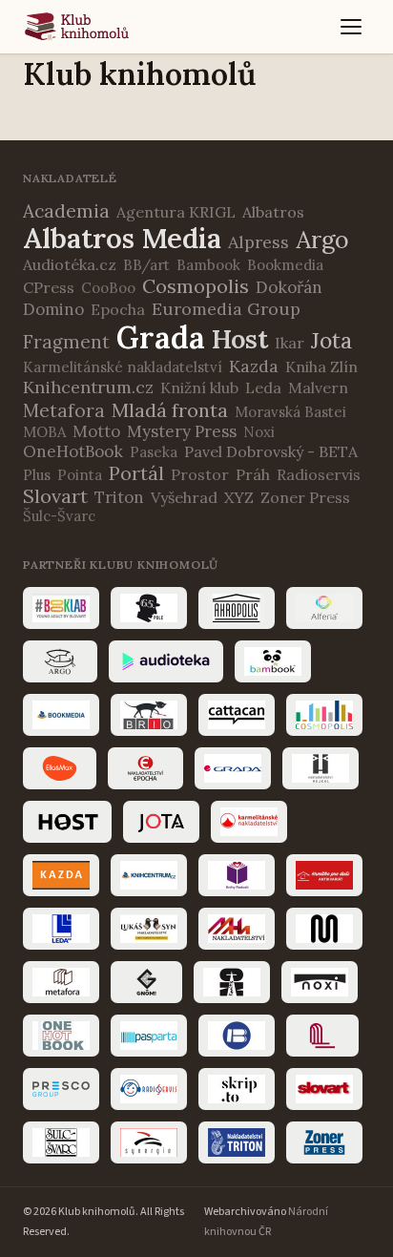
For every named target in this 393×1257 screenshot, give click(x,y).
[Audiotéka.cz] (166, 661)
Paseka (153, 452)
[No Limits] (232, 982)
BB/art (146, 265)
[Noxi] (319, 982)
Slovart (55, 496)
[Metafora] (61, 982)
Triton (119, 497)
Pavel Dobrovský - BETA (271, 451)
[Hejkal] (320, 768)
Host (240, 339)
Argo (322, 239)
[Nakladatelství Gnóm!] (146, 982)
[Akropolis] (236, 608)
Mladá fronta (170, 410)
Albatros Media (122, 238)
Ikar (289, 342)
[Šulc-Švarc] (61, 1142)
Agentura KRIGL (176, 211)
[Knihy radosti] (236, 875)
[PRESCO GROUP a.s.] (61, 1089)
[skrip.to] (236, 1089)
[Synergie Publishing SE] (149, 1142)
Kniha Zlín (321, 366)
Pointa (79, 475)
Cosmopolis (195, 286)
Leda (263, 387)
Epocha (118, 309)
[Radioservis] (149, 1089)
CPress (48, 287)
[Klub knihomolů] (77, 26)
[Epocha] (145, 768)
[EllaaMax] (59, 768)
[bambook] (273, 661)
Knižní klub (199, 387)
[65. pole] (149, 608)
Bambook (208, 265)
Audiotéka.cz (69, 264)
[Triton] (236, 1142)
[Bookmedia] (61, 715)
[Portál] (322, 1036)
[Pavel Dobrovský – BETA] (236, 1036)
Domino (53, 309)
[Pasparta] (149, 1036)
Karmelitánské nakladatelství (122, 367)
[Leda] (61, 929)
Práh (253, 474)
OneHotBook (73, 451)
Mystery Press (182, 431)
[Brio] (149, 715)
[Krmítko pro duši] (324, 875)
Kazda (254, 366)
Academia (66, 210)
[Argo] (60, 661)
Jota (331, 340)
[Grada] (233, 768)
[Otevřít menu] (351, 27)
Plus (37, 475)
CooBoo (108, 288)
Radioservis (319, 474)
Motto (96, 431)
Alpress (258, 242)
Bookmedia (285, 265)
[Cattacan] (236, 715)
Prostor (200, 474)
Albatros (273, 211)
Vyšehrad (184, 497)
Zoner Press (305, 497)
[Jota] (161, 822)
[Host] (67, 822)
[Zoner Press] (324, 1142)
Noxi (259, 432)
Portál (136, 473)
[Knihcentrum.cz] (149, 875)
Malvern (318, 387)
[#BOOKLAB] (61, 608)
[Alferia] (324, 608)
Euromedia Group (226, 309)
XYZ (239, 497)
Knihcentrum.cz (88, 387)
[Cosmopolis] (324, 715)
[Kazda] (61, 875)
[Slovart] (324, 1089)
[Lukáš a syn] (149, 929)
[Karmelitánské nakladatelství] (249, 822)
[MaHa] (236, 929)
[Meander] (324, 929)
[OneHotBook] (61, 1036)
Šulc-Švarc (59, 516)
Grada (160, 337)
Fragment (66, 341)
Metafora (64, 410)
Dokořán (289, 287)
